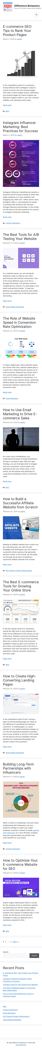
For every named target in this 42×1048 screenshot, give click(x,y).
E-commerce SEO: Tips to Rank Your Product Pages (17, 30)
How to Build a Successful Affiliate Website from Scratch (20, 503)
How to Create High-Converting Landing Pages (19, 680)
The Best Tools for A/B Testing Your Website (21, 236)
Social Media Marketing (15, 307)
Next (16, 942)
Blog (7, 111)
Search (5, 952)
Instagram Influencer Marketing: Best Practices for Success (20, 127)
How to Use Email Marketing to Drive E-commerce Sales (20, 414)
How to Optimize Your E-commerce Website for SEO (20, 864)
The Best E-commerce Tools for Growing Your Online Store (21, 586)
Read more (7, 105)
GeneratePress (21, 1045)
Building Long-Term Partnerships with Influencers (18, 768)
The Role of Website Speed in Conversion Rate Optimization (19, 322)
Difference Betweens (27, 5)
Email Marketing (12, 398)
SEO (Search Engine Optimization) (19, 571)
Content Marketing (13, 223)
